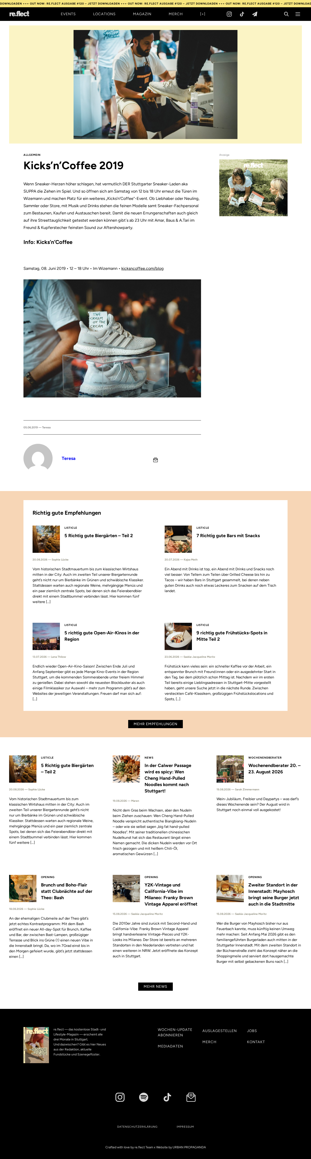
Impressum (185, 1126)
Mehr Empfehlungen (155, 724)
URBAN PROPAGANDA (189, 1147)
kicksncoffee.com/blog (142, 268)
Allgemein (32, 154)
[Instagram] (229, 14)
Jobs (252, 1031)
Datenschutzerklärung (137, 1126)
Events (68, 14)
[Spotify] (143, 1097)
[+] (202, 14)
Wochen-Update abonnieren (175, 1032)
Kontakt (256, 1042)
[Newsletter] (254, 14)
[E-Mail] (155, 460)
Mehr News (155, 986)
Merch (176, 14)
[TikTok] (242, 14)
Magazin (142, 14)
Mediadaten (170, 1046)
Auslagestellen (219, 1031)
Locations (104, 14)
